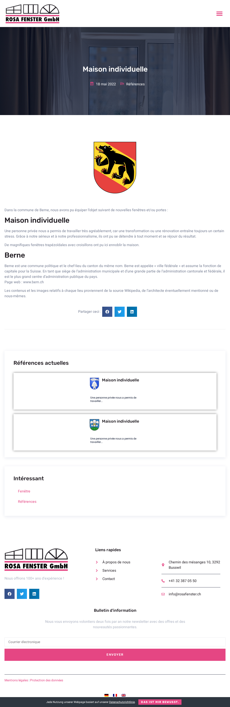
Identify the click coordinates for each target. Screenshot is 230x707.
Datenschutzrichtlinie (122, 702)
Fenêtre (24, 491)
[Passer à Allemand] (106, 695)
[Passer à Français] (115, 695)
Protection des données (46, 680)
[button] (219, 14)
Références (27, 501)
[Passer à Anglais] (123, 695)
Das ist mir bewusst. (160, 702)
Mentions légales (16, 680)
